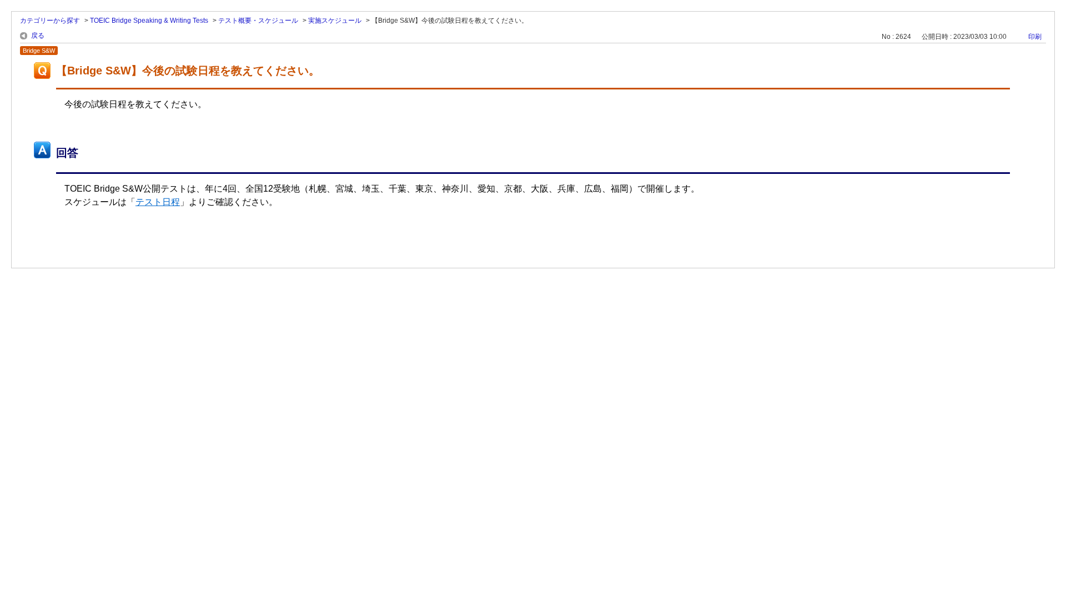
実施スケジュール (334, 20)
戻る (37, 35)
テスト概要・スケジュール (258, 20)
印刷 (1035, 37)
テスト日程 (157, 202)
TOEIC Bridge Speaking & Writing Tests (149, 20)
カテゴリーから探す (50, 20)
